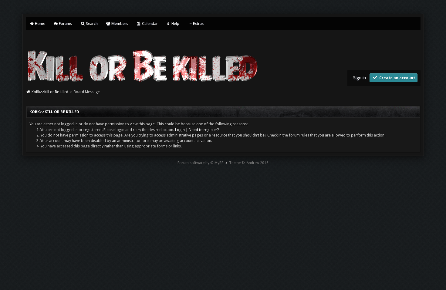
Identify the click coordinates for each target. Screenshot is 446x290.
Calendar (149, 23)
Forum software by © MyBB (200, 163)
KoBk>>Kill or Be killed (50, 92)
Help (175, 23)
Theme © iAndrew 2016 (249, 163)
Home (39, 23)
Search (91, 23)
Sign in (359, 77)
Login (180, 129)
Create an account (396, 78)
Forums (65, 23)
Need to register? (204, 129)
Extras (198, 23)
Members (119, 23)
